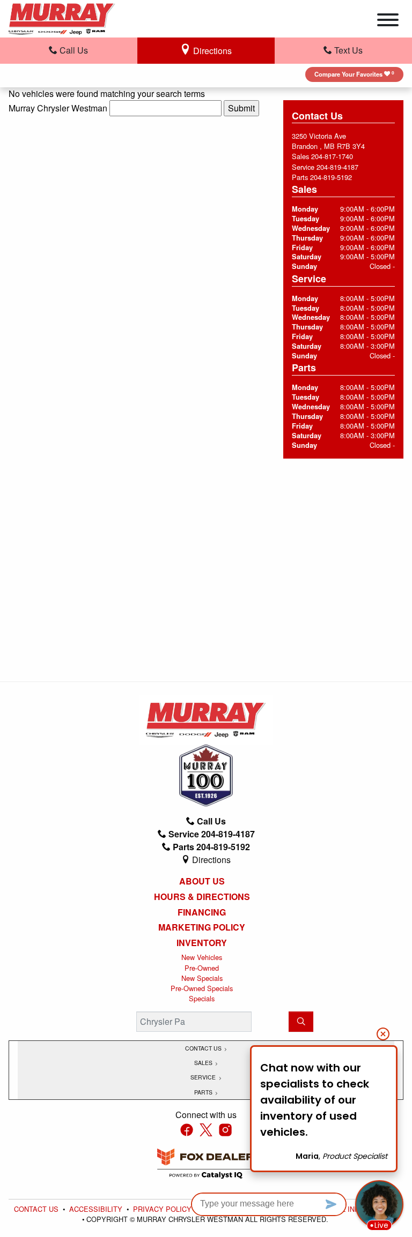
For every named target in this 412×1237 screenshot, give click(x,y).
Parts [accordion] (204, 1092)
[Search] (301, 1021)
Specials (202, 998)
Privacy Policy (163, 1209)
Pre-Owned (202, 968)
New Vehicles (201, 957)
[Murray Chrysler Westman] (62, 17)
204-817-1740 (332, 156)
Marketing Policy (201, 927)
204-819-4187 (337, 167)
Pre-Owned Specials (202, 988)
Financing (202, 912)
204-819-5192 (331, 177)
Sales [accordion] (204, 1063)
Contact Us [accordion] (204, 1048)
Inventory (201, 943)
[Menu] (388, 21)
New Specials (202, 978)
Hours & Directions (202, 897)
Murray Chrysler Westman (58, 108)
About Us (202, 881)
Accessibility (96, 1209)
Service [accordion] (203, 1077)
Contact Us (37, 1209)
